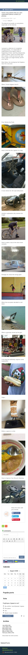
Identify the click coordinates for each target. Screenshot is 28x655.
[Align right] (19, 539)
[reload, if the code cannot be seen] (8, 563)
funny (9, 20)
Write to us (4, 648)
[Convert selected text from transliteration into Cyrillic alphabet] (12, 541)
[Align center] (16, 539)
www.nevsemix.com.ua (7, 650)
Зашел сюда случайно (11, 613)
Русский (9, 562)
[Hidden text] (7, 541)
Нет (6, 610)
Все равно (8, 608)
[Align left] (14, 539)
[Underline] (8, 539)
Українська (20, 562)
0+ (11, 20)
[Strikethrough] (11, 539)
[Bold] (4, 539)
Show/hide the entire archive (10, 635)
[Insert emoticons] (22, 539)
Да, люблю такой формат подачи (14, 606)
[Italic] (6, 539)
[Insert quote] (9, 541)
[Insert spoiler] (14, 541)
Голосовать (8, 616)
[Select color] (4, 541)
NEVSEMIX (13, 5)
